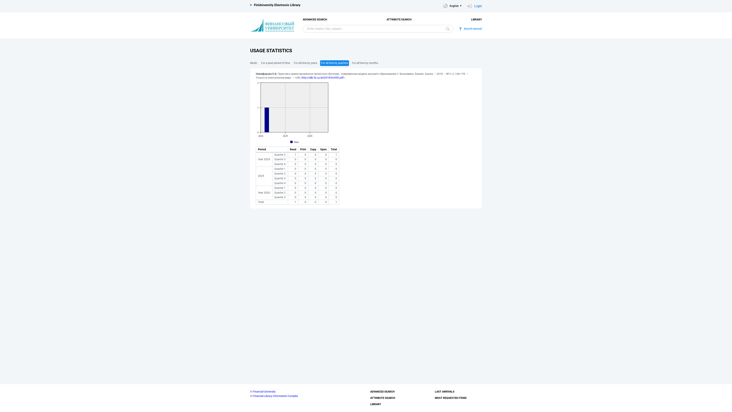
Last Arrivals (444, 391)
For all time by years (305, 62)
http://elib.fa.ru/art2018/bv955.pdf (323, 77)
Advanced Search (315, 19)
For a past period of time (275, 62)
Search (446, 29)
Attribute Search (399, 19)
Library (476, 19)
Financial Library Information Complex (275, 396)
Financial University (264, 391)
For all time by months (365, 62)
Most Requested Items (451, 397)
